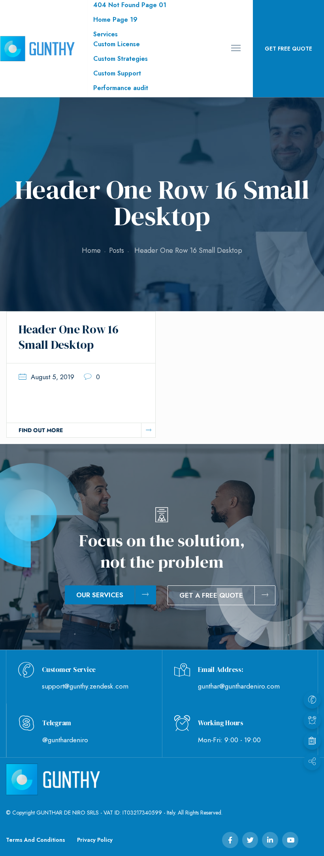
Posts (116, 250)
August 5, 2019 (52, 377)
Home (91, 250)
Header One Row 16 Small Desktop (69, 337)
